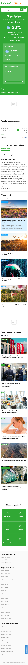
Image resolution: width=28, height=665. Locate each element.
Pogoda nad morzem (6, 557)
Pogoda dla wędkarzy (6, 562)
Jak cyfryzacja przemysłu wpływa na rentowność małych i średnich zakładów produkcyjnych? (12, 385)
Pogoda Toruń (4, 609)
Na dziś (3, 92)
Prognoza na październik (7, 651)
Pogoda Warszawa (5, 612)
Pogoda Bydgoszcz (5, 573)
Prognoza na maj (5, 637)
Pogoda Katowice (5, 581)
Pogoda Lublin (4, 593)
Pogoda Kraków (4, 587)
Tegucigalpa (3, 137)
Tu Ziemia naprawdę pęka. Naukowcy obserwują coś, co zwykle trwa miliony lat (14, 461)
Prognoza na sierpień (6, 645)
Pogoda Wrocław (5, 615)
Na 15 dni (18, 92)
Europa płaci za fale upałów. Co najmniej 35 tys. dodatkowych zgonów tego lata (13, 437)
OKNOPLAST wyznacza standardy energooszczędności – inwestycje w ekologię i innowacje (13, 488)
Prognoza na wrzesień (6, 648)
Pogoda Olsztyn (4, 595)
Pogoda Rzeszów (5, 604)
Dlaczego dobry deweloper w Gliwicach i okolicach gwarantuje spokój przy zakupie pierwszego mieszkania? (12, 357)
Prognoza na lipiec (5, 642)
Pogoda (17, 3)
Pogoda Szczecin (5, 607)
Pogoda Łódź (4, 590)
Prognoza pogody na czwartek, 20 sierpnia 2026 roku (14, 305)
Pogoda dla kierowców (6, 560)
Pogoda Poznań (4, 601)
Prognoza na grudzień (6, 656)
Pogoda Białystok (5, 570)
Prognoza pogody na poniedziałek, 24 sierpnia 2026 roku (13, 253)
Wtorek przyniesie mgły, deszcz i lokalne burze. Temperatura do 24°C (13, 221)
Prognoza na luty (5, 628)
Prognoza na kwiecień (6, 634)
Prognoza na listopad (6, 654)
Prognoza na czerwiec (6, 640)
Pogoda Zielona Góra (6, 618)
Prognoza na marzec (6, 631)
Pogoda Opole (4, 598)
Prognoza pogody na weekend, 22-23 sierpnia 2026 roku (13, 279)
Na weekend (10, 92)
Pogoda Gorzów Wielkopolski (8, 579)
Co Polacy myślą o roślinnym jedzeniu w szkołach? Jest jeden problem (12, 411)
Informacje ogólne (5, 148)
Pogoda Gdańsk (4, 576)
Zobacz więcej (4, 198)
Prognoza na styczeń (6, 626)
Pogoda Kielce (4, 584)
